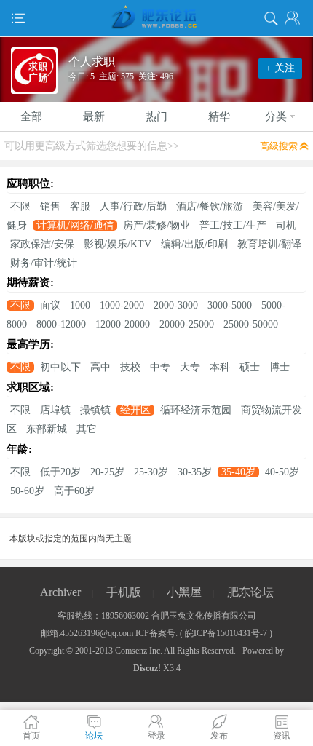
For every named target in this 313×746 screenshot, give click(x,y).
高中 (100, 367)
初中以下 (60, 367)
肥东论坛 (250, 592)
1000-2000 (122, 305)
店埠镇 (55, 410)
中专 (160, 367)
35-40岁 (238, 472)
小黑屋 (184, 592)
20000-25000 (186, 324)
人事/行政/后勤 (133, 206)
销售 (50, 206)
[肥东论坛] (156, 18)
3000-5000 (229, 305)
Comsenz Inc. (138, 651)
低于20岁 (60, 472)
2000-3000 (176, 305)
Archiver (60, 592)
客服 (80, 206)
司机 (286, 225)
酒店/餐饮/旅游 (209, 206)
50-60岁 (27, 490)
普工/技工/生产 (232, 225)
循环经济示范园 (195, 410)
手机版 (123, 592)
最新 (94, 116)
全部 (31, 116)
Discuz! (147, 668)
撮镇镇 (95, 410)
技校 (130, 367)
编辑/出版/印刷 (194, 244)
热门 (156, 116)
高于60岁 (74, 490)
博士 (279, 367)
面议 (50, 305)
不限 (20, 206)
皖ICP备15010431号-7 (226, 633)
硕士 (249, 367)
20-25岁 (107, 472)
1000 (80, 305)
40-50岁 (282, 472)
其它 (86, 429)
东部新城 (46, 429)
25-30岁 (151, 472)
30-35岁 (195, 472)
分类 (276, 116)
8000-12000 (61, 324)
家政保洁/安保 (42, 244)
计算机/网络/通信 (75, 225)
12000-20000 (122, 324)
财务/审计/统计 (43, 263)
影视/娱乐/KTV (117, 244)
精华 (219, 116)
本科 (220, 367)
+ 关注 (280, 68)
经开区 (135, 410)
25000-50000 (250, 324)
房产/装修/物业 (156, 225)
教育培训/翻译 (269, 244)
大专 (190, 367)
